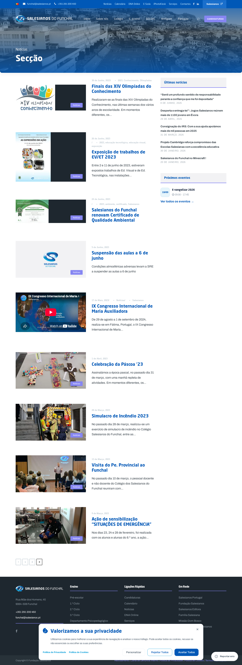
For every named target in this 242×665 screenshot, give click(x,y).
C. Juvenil (134, 18)
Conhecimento (131, 80)
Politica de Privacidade (171, 660)
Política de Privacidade (54, 652)
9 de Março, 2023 (100, 513)
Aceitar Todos (186, 652)
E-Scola (146, 3)
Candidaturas (215, 18)
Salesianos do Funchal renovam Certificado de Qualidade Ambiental (115, 215)
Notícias (108, 3)
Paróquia (183, 18)
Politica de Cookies (194, 660)
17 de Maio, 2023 (100, 300)
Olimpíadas (146, 80)
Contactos (185, 3)
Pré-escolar (76, 597)
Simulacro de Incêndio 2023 (120, 415)
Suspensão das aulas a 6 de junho (120, 255)
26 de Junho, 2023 (101, 138)
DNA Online (134, 3)
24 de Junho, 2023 (101, 199)
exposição (97, 146)
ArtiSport (166, 18)
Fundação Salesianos (191, 603)
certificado (121, 204)
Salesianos (213, 4)
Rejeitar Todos (159, 652)
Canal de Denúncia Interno (144, 660)
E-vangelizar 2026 (183, 189)
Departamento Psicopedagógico (89, 621)
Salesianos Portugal (190, 597)
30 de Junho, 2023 (101, 80)
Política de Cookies (78, 652)
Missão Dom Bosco (190, 621)
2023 (120, 80)
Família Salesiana (189, 615)
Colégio (118, 18)
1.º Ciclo (75, 603)
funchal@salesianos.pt (28, 617)
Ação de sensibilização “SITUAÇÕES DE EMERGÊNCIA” (121, 521)
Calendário (120, 3)
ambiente (110, 204)
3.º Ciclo (75, 615)
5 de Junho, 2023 (100, 247)
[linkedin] (198, 4)
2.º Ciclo (75, 609)
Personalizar (133, 652)
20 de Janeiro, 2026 (173, 162)
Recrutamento (121, 660)
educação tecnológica (116, 142)
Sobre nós (102, 18)
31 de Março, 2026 (172, 135)
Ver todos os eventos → (177, 201)
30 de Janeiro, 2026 (173, 151)
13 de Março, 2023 (101, 459)
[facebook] (193, 4)
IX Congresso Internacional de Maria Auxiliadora (122, 308)
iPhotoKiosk (160, 3)
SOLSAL (150, 18)
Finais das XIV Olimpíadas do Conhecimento (121, 88)
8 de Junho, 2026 (171, 103)
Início (87, 18)
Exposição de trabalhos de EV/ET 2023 (118, 154)
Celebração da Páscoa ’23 (117, 364)
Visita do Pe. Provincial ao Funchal (118, 467)
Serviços (173, 3)
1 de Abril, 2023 (100, 358)
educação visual (137, 142)
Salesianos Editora (190, 609)
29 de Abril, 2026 (171, 119)
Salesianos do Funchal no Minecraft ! (183, 158)
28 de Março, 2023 (101, 410)
